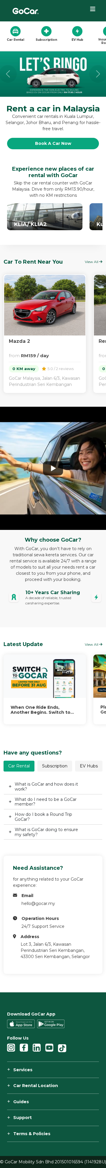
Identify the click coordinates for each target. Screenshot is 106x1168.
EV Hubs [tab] (89, 766)
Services (22, 1069)
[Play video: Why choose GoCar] (53, 468)
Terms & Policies (31, 1133)
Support (22, 1117)
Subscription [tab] (54, 766)
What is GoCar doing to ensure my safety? (46, 832)
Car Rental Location (35, 1085)
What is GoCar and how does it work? (46, 787)
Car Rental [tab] (19, 766)
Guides (21, 1101)
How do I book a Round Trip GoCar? (43, 817)
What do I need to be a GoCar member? (46, 802)
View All (92, 644)
